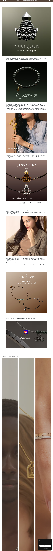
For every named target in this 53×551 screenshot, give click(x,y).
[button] (50, 3)
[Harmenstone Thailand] (26, 3)
